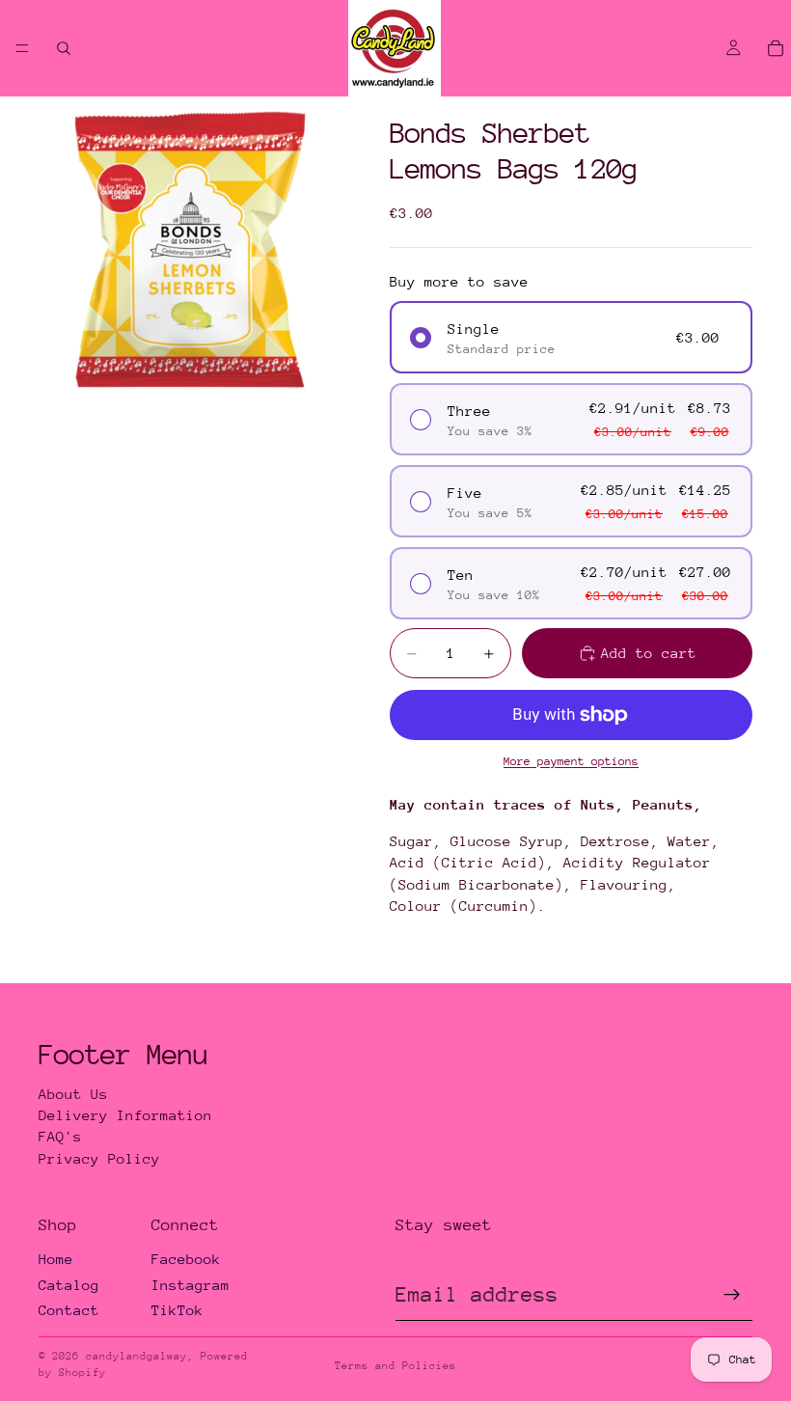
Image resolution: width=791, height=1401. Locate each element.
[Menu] (22, 48)
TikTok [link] (177, 1310)
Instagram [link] (190, 1285)
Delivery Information (125, 1115)
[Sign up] (732, 1295)
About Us (73, 1093)
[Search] (63, 48)
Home (56, 1258)
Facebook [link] (186, 1258)
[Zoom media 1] (191, 248)
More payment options (571, 761)
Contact (69, 1310)
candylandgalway (136, 1356)
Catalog (69, 1285)
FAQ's (60, 1136)
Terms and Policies (395, 1366)
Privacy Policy (99, 1158)
